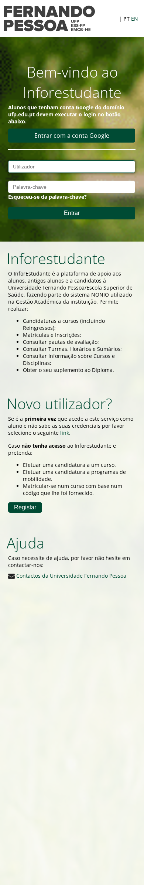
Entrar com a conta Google (71, 135)
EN (134, 18)
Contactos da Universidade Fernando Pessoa (70, 575)
